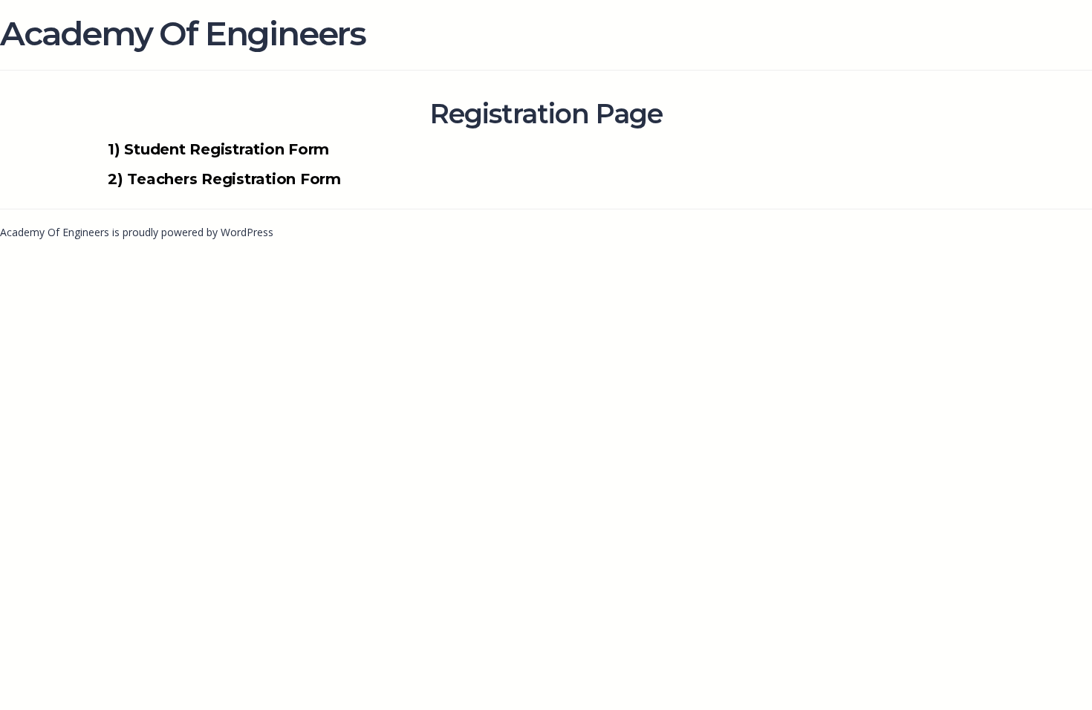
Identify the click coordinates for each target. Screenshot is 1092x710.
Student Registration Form (226, 149)
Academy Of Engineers (182, 33)
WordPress (247, 232)
